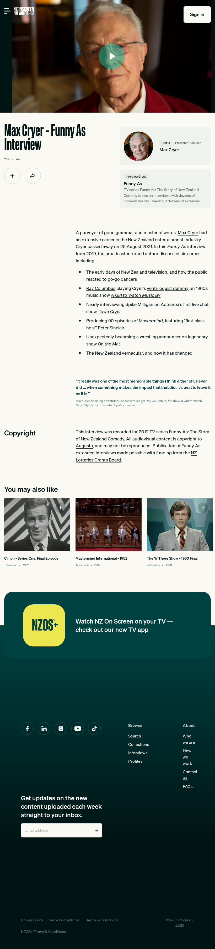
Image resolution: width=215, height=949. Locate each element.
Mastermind (151, 320)
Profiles (135, 761)
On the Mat (109, 343)
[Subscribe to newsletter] (96, 830)
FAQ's (188, 786)
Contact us (190, 774)
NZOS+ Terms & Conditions (43, 931)
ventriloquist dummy (168, 288)
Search (134, 735)
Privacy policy (32, 920)
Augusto (84, 445)
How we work (187, 757)
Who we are (189, 739)
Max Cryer (188, 232)
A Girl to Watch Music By (135, 295)
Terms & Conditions (102, 920)
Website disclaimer (64, 920)
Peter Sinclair (111, 327)
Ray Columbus (100, 288)
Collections (138, 744)
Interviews (138, 752)
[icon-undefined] (12, 176)
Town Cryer (110, 311)
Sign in (197, 14)
